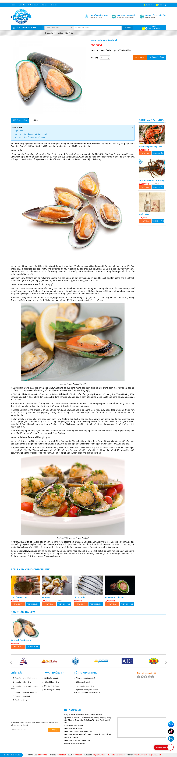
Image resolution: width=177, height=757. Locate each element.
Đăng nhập (162, 5)
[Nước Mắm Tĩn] (152, 202)
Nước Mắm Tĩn (145, 214)
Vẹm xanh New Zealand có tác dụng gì (31, 134)
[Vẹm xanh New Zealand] (25, 627)
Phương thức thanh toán (86, 678)
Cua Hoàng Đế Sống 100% (150, 147)
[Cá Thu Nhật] (88, 585)
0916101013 (61, 755)
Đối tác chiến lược (51, 686)
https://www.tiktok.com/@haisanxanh (147, 755)
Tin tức (44, 5)
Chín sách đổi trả (20, 700)
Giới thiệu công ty (51, 678)
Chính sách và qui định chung (25, 678)
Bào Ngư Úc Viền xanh (115, 597)
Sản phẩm (34, 5)
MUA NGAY (145, 153)
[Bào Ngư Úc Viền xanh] (120, 585)
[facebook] (138, 676)
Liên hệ (54, 5)
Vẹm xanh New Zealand (21, 640)
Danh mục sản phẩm (26, 28)
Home (13, 5)
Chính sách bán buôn (85, 682)
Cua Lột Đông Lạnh (19, 597)
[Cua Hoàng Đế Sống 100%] (152, 134)
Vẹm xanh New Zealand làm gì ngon (30, 137)
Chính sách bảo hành (21, 696)
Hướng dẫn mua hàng (85, 686)
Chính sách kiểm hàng (22, 682)
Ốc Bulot (46, 597)
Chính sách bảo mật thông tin (25, 692)
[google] (152, 676)
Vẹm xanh (19, 131)
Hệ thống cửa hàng (52, 690)
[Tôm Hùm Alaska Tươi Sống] (152, 168)
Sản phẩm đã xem (23, 612)
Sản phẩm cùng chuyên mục (31, 569)
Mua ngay (139, 57)
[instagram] (145, 676)
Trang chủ (49, 33)
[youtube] (149, 676)
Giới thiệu (22, 5)
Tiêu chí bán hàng (51, 682)
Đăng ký (149, 5)
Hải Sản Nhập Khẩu (65, 33)
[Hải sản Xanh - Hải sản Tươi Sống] (21, 16)
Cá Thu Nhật (79, 597)
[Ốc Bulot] (57, 585)
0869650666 (42, 755)
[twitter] (142, 676)
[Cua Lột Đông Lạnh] (25, 585)
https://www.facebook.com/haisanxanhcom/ (109, 755)
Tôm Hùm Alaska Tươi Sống (151, 180)
